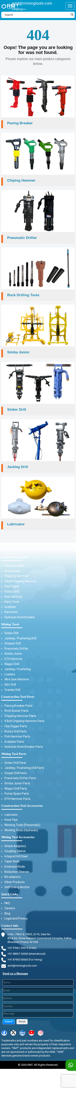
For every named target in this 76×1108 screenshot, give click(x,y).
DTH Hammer (13, 658)
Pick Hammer (13, 596)
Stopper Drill (12, 643)
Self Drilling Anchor (17, 887)
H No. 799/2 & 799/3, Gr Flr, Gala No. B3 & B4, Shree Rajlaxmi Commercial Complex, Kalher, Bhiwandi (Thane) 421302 (40, 938)
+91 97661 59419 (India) (22, 947)
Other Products (14, 882)
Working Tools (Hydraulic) (21, 830)
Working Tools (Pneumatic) (22, 825)
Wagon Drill (11, 664)
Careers (9, 908)
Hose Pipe (11, 819)
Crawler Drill (12, 689)
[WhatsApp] (70, 1065)
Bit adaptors (12, 876)
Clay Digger (11, 586)
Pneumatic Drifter (16, 648)
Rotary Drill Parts (15, 731)
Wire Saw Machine (16, 679)
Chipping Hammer (16, 576)
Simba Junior (13, 653)
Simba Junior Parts (17, 783)
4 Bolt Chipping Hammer (20, 581)
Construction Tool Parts (17, 696)
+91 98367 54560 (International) (27, 953)
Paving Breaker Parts (18, 705)
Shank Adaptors (15, 846)
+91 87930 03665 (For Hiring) (25, 959)
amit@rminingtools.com (32, 3)
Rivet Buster (12, 571)
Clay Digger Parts (15, 726)
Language (18, 9)
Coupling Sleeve (15, 851)
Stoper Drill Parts (15, 773)
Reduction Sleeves (16, 871)
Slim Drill (10, 684)
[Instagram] (40, 1033)
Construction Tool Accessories (22, 805)
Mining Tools (10, 624)
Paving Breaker (14, 565)
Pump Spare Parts (16, 793)
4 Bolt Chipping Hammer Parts (24, 721)
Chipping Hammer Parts (20, 716)
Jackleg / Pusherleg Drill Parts (24, 767)
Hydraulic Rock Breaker (19, 617)
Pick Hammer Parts (17, 736)
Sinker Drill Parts (15, 762)
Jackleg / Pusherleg (17, 669)
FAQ (7, 903)
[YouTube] (31, 1033)
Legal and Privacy (16, 918)
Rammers (11, 612)
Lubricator (11, 814)
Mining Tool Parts (13, 753)
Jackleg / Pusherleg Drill (20, 638)
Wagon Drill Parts (15, 788)
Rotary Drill (11, 591)
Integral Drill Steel (16, 856)
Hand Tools (11, 601)
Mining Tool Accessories (18, 837)
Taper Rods (12, 861)
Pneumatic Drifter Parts (20, 778)
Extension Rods (14, 866)
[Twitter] (13, 1033)
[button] (9, 1021)
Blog (7, 913)
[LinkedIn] (22, 1033)
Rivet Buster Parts (16, 710)
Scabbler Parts (14, 741)
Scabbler (10, 607)
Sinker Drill (11, 633)
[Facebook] (4, 1033)
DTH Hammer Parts (17, 798)
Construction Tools (14, 557)
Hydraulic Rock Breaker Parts (23, 746)
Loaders (9, 674)
